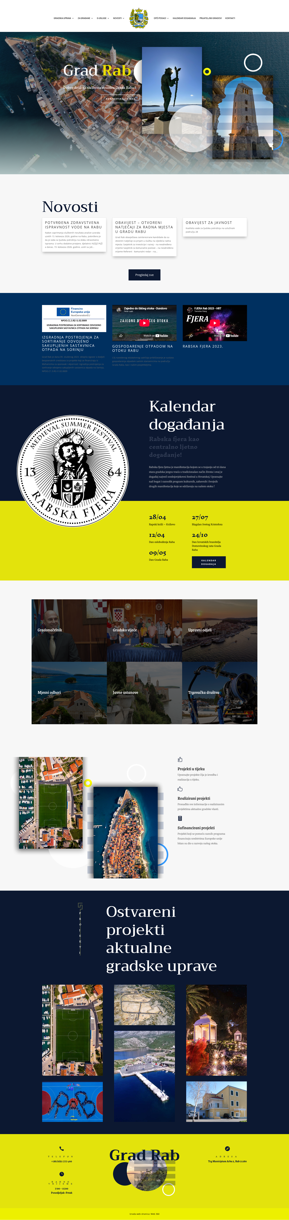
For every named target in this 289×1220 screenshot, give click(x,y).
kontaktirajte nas (120, 98)
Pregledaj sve (144, 275)
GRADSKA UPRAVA (62, 18)
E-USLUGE (101, 18)
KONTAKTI (230, 18)
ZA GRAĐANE (84, 18)
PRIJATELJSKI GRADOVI (211, 18)
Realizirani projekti (194, 798)
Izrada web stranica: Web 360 (144, 1213)
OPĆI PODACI (160, 18)
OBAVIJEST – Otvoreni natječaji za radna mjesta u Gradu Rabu (144, 227)
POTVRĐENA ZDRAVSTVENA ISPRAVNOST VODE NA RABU (73, 224)
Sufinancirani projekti (196, 827)
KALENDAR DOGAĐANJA (184, 18)
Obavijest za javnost (209, 222)
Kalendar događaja (208, 562)
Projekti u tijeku (191, 768)
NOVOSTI (117, 18)
